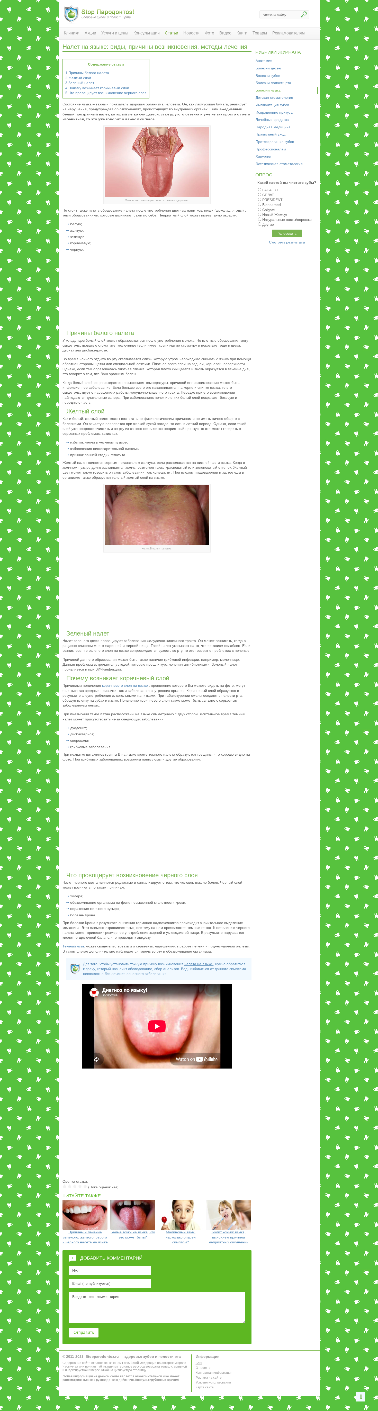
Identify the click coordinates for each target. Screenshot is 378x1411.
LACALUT (270, 190)
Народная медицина (273, 127)
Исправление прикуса (274, 112)
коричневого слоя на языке (125, 685)
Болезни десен (268, 68)
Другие (268, 224)
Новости (191, 33)
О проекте (203, 1368)
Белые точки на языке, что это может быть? (133, 1234)
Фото (209, 33)
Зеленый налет (79, 83)
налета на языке (198, 964)
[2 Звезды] (70, 1186)
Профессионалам (271, 149)
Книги (242, 33)
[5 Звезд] (85, 1186)
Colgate (268, 210)
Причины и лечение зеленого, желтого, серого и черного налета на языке (85, 1237)
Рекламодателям (288, 33)
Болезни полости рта (273, 83)
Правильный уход (270, 134)
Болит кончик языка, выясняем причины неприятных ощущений (228, 1237)
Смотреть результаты (287, 242)
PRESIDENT (272, 200)
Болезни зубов (268, 76)
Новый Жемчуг (274, 215)
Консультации (146, 33)
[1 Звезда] (64, 1186)
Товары (260, 33)
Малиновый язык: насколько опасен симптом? (181, 1237)
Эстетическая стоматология (279, 164)
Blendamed (271, 205)
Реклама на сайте (209, 1377)
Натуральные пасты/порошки (287, 220)
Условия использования (213, 1382)
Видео (225, 33)
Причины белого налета (87, 73)
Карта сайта (205, 1387)
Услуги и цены (114, 33)
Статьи (171, 33)
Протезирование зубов (275, 142)
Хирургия (263, 156)
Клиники (71, 33)
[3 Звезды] (75, 1186)
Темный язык (74, 946)
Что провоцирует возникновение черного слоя (106, 93)
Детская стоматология (274, 97)
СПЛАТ (268, 195)
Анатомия (264, 61)
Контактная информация (214, 1372)
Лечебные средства (272, 119)
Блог (199, 1363)
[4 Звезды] (80, 1186)
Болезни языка (268, 90)
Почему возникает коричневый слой (97, 88)
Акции (90, 33)
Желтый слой (78, 78)
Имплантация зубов (272, 105)
